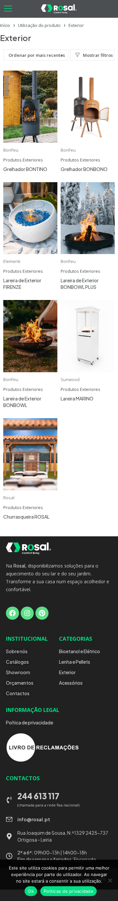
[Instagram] (27, 613)
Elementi (11, 261)
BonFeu (10, 150)
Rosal (8, 498)
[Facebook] (12, 613)
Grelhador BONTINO (25, 169)
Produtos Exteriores (23, 160)
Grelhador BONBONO (84, 169)
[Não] (110, 880)
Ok (31, 891)
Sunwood (70, 379)
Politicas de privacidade (68, 891)
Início (5, 25)
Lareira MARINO (77, 398)
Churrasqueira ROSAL (26, 517)
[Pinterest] (42, 613)
